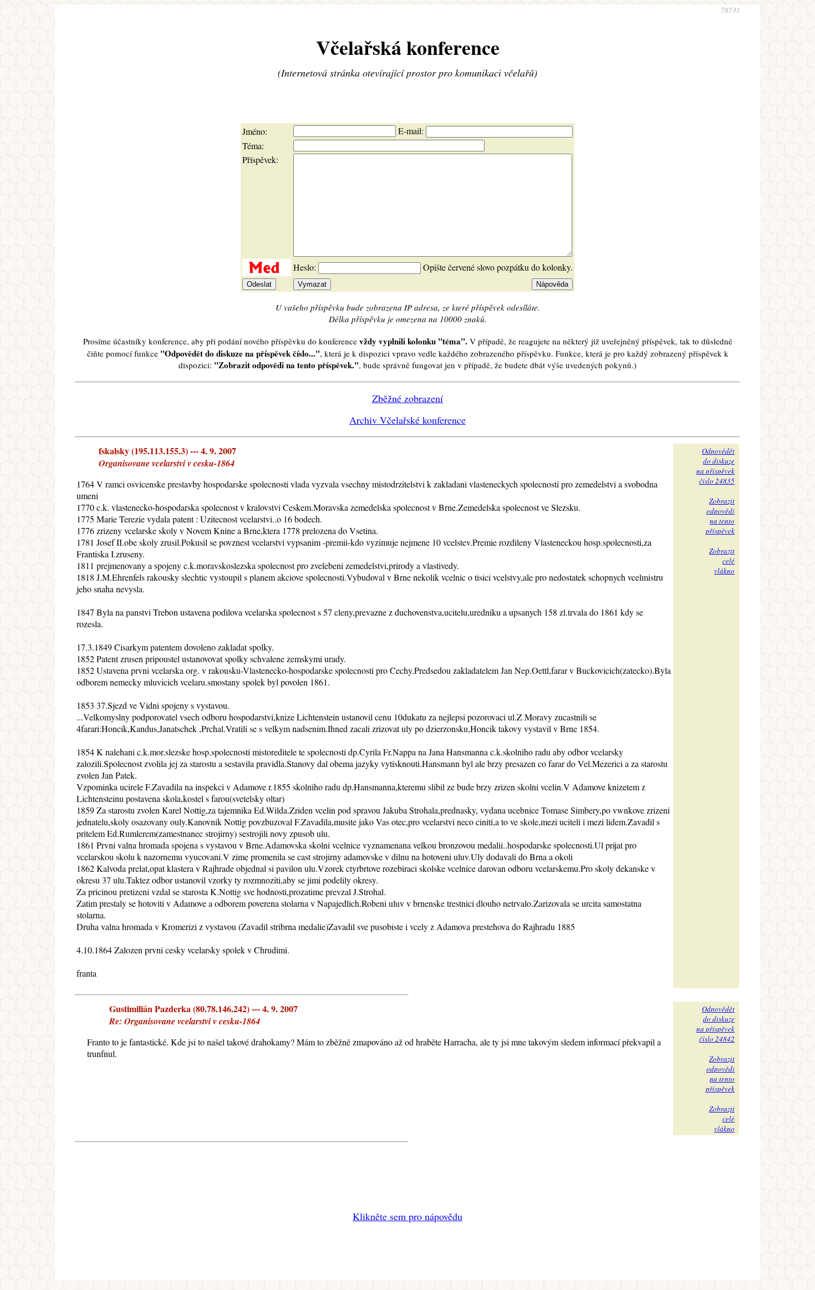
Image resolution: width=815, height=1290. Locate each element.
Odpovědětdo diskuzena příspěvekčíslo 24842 (715, 1024)
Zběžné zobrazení (407, 398)
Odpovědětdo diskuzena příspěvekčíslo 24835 (715, 466)
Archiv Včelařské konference (407, 419)
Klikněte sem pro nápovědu (407, 1216)
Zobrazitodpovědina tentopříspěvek (720, 516)
